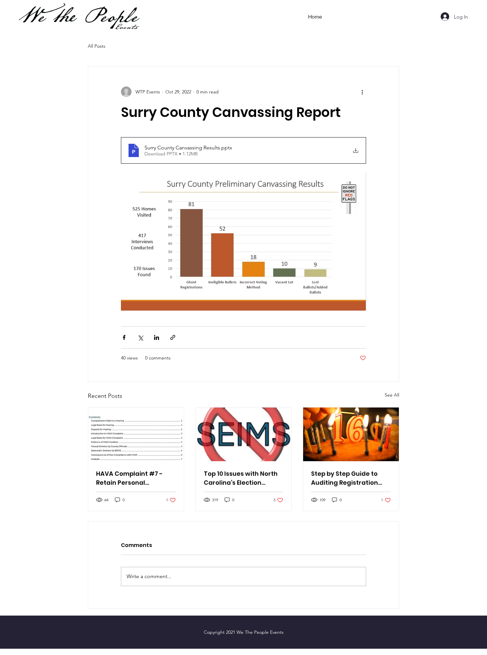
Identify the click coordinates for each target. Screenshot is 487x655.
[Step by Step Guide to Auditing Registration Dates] (351, 434)
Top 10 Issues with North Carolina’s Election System (241, 478)
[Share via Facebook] (124, 337)
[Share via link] (173, 337)
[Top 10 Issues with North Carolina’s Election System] (244, 434)
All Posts (96, 46)
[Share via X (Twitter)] (140, 337)
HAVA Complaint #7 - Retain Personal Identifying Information (133, 478)
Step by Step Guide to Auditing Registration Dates (344, 478)
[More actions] (362, 92)
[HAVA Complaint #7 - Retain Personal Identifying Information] (136, 434)
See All (392, 395)
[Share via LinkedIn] (156, 337)
